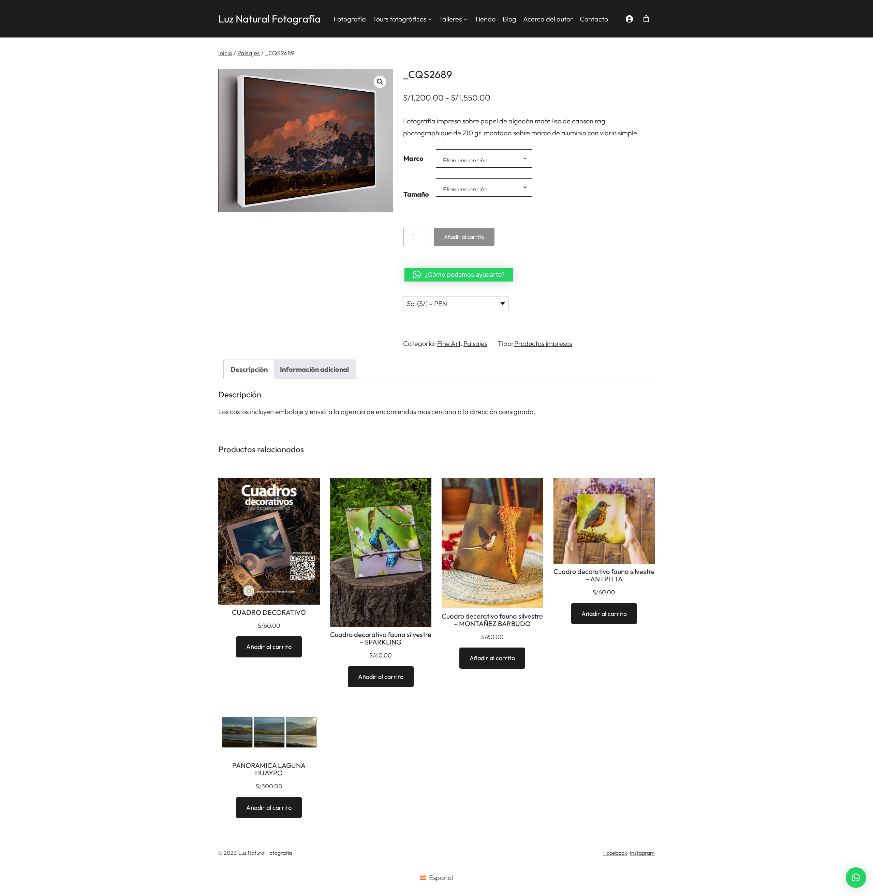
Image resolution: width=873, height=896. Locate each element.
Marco (413, 158)
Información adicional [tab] (314, 369)
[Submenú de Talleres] (465, 19)
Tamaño (416, 194)
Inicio (225, 53)
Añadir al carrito (464, 236)
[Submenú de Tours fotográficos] (430, 19)
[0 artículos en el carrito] (646, 18)
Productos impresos (543, 343)
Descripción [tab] (249, 369)
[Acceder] (629, 18)
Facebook (615, 852)
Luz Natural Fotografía (269, 18)
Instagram (642, 852)
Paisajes (248, 53)
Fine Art (448, 343)
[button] (380, 82)
